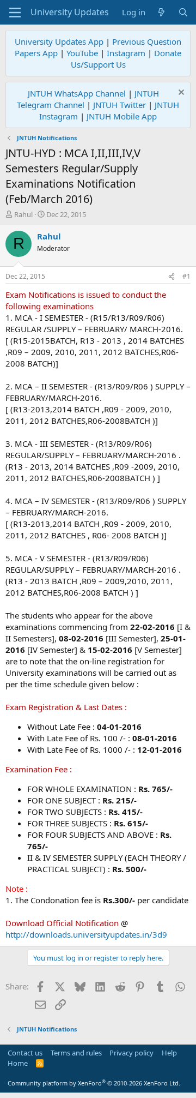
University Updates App (59, 41)
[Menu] (15, 12)
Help (169, 1053)
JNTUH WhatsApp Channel (77, 93)
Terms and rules (76, 1053)
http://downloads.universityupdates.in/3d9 (86, 934)
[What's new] (161, 12)
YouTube (82, 52)
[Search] (183, 12)
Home (18, 1063)
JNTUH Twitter (119, 104)
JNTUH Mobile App (122, 116)
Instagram (126, 52)
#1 (186, 276)
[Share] (171, 277)
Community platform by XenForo (94, 1083)
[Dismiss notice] (180, 93)
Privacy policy (131, 1053)
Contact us (25, 1053)
